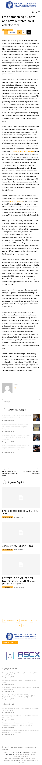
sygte (16, 384)
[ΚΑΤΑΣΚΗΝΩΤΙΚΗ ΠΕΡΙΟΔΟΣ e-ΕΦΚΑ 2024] (21, 497)
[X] (20, 625)
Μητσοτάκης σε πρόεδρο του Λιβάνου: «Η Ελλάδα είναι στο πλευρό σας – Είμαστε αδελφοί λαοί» (15, 427)
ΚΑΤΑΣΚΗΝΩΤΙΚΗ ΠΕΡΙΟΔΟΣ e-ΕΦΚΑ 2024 (20, 512)
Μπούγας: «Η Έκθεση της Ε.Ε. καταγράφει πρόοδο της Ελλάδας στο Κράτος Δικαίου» (20, 674)
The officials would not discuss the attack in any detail (10, 473)
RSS (36, 621)
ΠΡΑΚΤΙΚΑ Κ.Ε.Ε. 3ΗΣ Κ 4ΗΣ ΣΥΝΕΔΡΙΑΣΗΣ (31, 472)
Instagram (24, 621)
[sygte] (7, 388)
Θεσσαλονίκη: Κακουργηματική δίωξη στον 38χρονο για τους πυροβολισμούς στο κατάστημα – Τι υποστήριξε (15, 447)
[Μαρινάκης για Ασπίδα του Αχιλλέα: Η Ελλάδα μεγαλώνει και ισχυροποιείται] (36, 417)
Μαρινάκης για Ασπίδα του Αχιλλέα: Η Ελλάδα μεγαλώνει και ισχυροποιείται (16, 417)
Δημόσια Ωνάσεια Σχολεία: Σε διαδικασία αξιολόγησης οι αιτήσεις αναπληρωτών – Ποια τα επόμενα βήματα (19, 696)
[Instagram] (15, 387)
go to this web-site (16, 201)
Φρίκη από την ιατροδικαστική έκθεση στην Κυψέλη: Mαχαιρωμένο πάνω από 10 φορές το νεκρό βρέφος (17, 724)
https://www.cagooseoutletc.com (22, 151)
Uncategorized (7, 30)
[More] (28, 32)
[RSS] (31, 620)
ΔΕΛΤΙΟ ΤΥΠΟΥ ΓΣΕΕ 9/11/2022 (17, 545)
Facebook (10, 621)
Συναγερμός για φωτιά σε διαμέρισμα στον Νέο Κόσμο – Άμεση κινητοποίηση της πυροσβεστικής (20, 731)
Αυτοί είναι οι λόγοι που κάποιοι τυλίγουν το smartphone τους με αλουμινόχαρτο (20, 688)
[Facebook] (4, 620)
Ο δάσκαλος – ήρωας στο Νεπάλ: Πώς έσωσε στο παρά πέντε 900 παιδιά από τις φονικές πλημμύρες (16, 437)
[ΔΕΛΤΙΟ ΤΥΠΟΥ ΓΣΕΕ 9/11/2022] (21, 532)
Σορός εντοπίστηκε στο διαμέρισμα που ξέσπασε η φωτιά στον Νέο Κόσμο (20, 717)
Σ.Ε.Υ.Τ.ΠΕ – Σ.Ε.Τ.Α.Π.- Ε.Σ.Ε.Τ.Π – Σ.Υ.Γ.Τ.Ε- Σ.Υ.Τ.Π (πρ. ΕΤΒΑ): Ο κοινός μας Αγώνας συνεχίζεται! (19, 581)
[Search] (37, 401)
